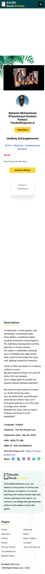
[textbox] (22, 373)
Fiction (8, 145)
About (4, 542)
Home (4, 529)
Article (4, 538)
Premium (27, 529)
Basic (26, 534)
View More (22, 129)
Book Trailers (29, 538)
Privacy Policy (8, 547)
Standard (5, 534)
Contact (27, 542)
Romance (18, 145)
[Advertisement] (22, 31)
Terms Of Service (31, 547)
